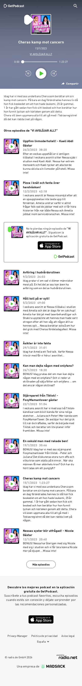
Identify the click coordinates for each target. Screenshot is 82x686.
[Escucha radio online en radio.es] (67, 656)
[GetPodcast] (14, 5)
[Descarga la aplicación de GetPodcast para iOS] (50, 245)
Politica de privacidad (44, 636)
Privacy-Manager (17, 636)
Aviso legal (68, 636)
